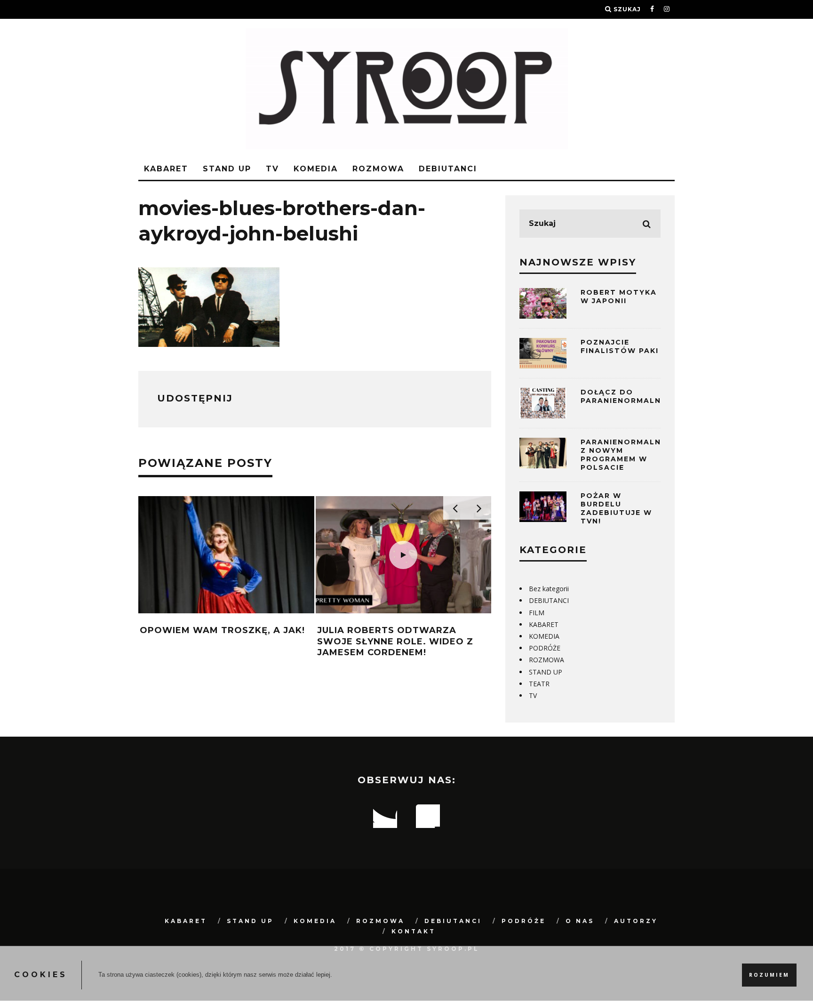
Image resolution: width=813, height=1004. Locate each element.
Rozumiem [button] (769, 975)
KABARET (166, 168)
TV (272, 168)
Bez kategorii (549, 588)
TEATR (539, 683)
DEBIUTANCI (448, 168)
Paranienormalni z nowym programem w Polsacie (622, 455)
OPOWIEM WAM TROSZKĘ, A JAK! (222, 630)
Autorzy (636, 920)
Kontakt (413, 931)
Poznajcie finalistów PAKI (620, 346)
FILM (536, 612)
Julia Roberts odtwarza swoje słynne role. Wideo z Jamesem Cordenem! (395, 641)
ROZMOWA (378, 168)
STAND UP (227, 168)
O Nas (580, 920)
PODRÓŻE (544, 647)
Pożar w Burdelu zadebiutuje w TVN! (616, 508)
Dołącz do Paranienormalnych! (631, 396)
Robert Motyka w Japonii (619, 296)
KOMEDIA (316, 168)
